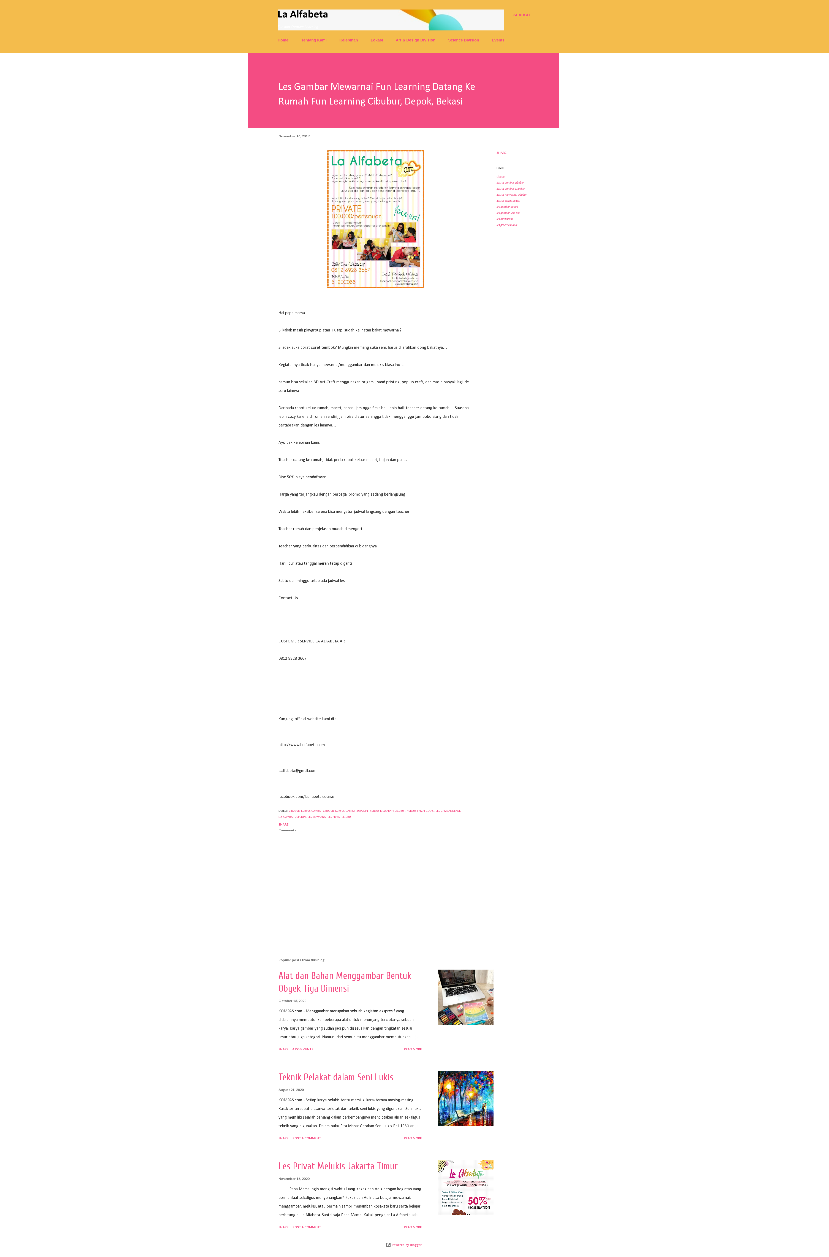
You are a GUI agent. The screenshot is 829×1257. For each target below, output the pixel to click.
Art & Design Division (415, 40)
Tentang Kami (314, 40)
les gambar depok (507, 207)
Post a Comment (307, 1138)
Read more (413, 1049)
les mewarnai (505, 219)
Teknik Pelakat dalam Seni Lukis (336, 1077)
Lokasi (377, 40)
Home (283, 40)
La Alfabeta (303, 14)
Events (498, 40)
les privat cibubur (507, 225)
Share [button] (501, 152)
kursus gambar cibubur (510, 182)
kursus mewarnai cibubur (512, 195)
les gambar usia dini (508, 213)
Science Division (463, 40)
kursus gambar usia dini (511, 188)
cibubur (501, 176)
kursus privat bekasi (508, 201)
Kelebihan (348, 40)
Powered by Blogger (406, 1245)
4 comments (303, 1049)
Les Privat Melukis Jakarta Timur (338, 1166)
